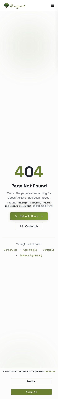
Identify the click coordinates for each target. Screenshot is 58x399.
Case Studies (30, 249)
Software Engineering (31, 255)
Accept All (31, 392)
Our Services (10, 249)
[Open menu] (52, 5)
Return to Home (29, 216)
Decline (31, 381)
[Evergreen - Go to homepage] (14, 5)
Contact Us (31, 226)
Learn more (50, 371)
